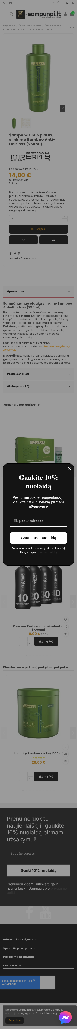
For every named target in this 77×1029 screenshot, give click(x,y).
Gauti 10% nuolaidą (38, 538)
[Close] (69, 468)
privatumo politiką (47, 552)
